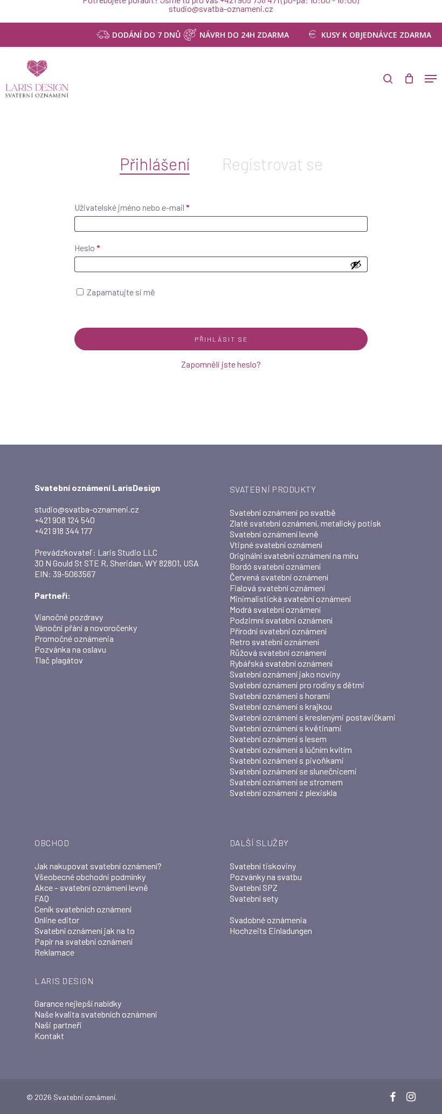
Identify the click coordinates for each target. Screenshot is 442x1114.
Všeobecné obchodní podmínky (90, 876)
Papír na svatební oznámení (83, 941)
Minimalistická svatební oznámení (290, 598)
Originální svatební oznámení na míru (294, 555)
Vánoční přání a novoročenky (85, 627)
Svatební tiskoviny (263, 866)
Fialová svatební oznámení (277, 588)
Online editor (56, 920)
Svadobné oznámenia (268, 920)
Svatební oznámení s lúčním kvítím (291, 749)
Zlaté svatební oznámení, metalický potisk (305, 523)
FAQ (41, 898)
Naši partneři (58, 1025)
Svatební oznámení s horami (280, 695)
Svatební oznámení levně (274, 534)
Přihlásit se (221, 339)
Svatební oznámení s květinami (286, 728)
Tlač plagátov (58, 660)
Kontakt (49, 1035)
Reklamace (54, 952)
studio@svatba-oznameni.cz (86, 509)
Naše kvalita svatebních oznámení (95, 1014)
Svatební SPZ (254, 887)
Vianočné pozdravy (68, 617)
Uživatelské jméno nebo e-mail (146, 207)
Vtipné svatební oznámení (276, 544)
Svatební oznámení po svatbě (283, 512)
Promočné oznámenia (74, 638)
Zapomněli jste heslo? (221, 364)
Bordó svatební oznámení (275, 566)
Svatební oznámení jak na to (84, 930)
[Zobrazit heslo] (356, 265)
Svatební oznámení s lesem (278, 739)
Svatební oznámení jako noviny (285, 674)
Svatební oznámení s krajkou (281, 706)
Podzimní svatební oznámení (281, 620)
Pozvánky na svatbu (266, 876)
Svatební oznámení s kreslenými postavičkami (313, 717)
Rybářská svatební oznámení (281, 663)
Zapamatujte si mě (121, 292)
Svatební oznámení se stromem (286, 782)
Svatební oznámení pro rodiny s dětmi (297, 685)
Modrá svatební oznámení (275, 609)
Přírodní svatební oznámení (278, 631)
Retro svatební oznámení (274, 641)
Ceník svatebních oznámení (83, 909)
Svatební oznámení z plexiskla (283, 792)
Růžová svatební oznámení (278, 652)
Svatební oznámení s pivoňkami (287, 760)
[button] (431, 78)
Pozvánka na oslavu (70, 649)
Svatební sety (254, 898)
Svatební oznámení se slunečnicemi (293, 771)
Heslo (101, 247)
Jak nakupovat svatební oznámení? (98, 866)
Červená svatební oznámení (279, 577)
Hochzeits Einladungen (271, 930)
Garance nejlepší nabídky (77, 1003)
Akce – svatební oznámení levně (91, 887)
